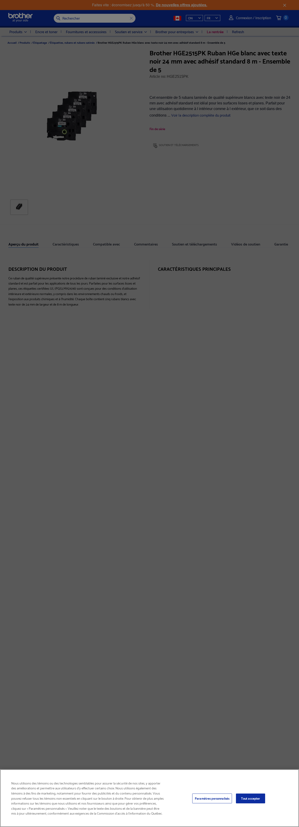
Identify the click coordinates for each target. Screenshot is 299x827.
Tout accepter (250, 798)
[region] (149, 798)
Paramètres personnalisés (212, 798)
